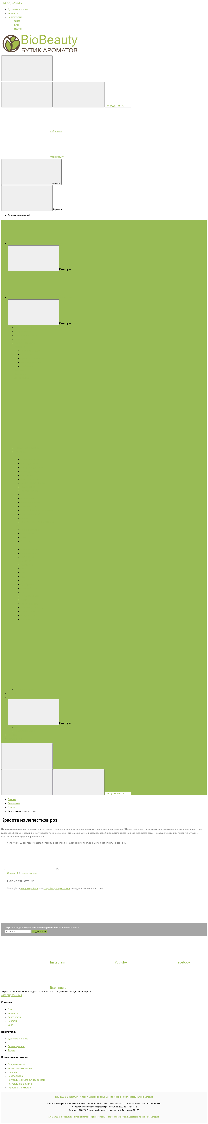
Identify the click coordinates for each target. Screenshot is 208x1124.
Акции (11, 697)
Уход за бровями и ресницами (37, 510)
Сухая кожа (27, 354)
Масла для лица (29, 471)
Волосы (18, 545)
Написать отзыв (28, 873)
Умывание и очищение (33, 483)
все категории (64, 297)
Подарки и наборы (24, 327)
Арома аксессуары (24, 689)
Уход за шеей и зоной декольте (37, 522)
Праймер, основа (30, 596)
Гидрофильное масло (19, 1087)
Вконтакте (58, 988)
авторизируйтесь (29, 888)
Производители (16, 1046)
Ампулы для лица (30, 479)
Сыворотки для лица (32, 467)
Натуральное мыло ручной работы (26, 1080)
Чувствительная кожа (32, 358)
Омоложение (28, 487)
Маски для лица (29, 463)
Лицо (17, 455)
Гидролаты (20, 339)
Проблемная (27, 366)
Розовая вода (15, 1076)
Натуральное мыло (24, 343)
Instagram (57, 962)
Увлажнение (27, 498)
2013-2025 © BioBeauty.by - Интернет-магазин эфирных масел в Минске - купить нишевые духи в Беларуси (104, 1097)
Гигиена (25, 537)
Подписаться (39, 931)
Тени (23, 568)
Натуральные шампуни (20, 1083)
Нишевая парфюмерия (26, 448)
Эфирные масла (23, 331)
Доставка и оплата (18, 9)
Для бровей (27, 584)
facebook (183, 962)
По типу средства (30, 529)
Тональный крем (30, 603)
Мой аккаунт (57, 157)
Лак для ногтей (29, 615)
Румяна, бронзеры (30, 588)
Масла (17, 561)
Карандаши (27, 564)
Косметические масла (26, 335)
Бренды (12, 693)
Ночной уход (27, 518)
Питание (25, 494)
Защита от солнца (30, 502)
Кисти (24, 600)
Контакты (13, 13)
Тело (17, 526)
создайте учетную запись (57, 888)
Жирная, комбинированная (35, 362)
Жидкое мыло (21, 378)
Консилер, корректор (32, 607)
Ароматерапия (16, 738)
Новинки (12, 735)
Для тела (19, 370)
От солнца (26, 541)
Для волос (20, 374)
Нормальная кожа (30, 350)
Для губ (25, 580)
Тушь (23, 572)
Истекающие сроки (24, 731)
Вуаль (24, 592)
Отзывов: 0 (13, 873)
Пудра (24, 576)
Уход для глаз (28, 506)
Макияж (26, 561)
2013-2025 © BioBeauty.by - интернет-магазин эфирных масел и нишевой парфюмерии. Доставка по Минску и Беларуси (103, 1117)
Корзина (56, 183)
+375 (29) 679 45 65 (11, 3)
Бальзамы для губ (30, 514)
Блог (16, 25)
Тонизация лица (29, 490)
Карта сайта (14, 1017)
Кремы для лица (30, 459)
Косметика (20, 452)
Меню (60, 243)
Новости (18, 28)
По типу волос (28, 553)
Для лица (19, 347)
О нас (17, 21)
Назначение (27, 533)
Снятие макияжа (30, 611)
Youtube (121, 962)
